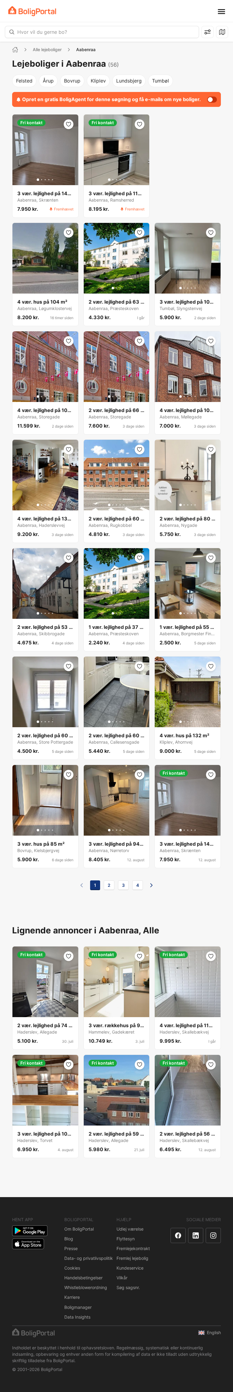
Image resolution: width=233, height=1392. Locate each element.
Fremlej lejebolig (132, 1258)
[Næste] (151, 885)
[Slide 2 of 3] (116, 288)
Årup (48, 81)
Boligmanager (78, 1307)
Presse (71, 1248)
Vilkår (121, 1277)
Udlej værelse (130, 1229)
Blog (68, 1238)
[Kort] (222, 32)
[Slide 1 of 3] (113, 288)
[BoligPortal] (32, 11)
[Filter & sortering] (207, 32)
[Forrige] (81, 885)
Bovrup (72, 81)
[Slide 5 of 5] (52, 179)
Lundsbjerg (129, 81)
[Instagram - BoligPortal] (213, 1235)
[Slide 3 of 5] (45, 179)
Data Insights (77, 1317)
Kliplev (98, 81)
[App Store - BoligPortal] (28, 1244)
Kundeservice (130, 1267)
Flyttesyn (125, 1238)
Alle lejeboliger (47, 49)
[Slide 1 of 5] (38, 179)
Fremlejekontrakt (133, 1248)
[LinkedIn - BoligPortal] (195, 1235)
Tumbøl (160, 81)
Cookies (72, 1267)
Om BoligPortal (79, 1229)
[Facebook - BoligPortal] (178, 1235)
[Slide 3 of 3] (120, 288)
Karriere (72, 1297)
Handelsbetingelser (83, 1277)
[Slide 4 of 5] (49, 179)
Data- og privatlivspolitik (88, 1258)
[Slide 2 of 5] (41, 179)
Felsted (24, 81)
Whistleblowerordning (85, 1287)
